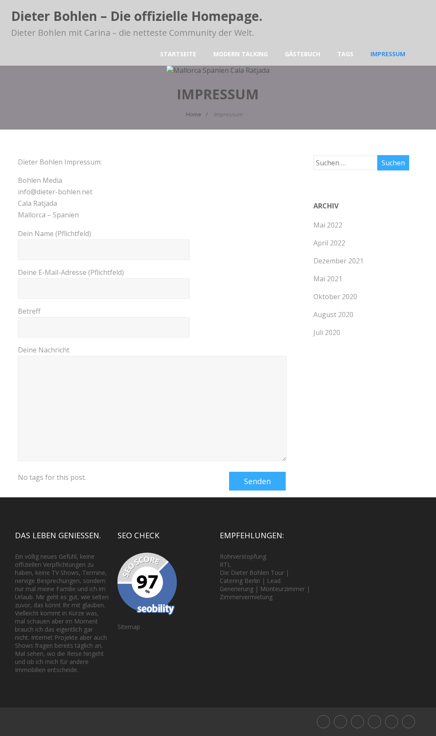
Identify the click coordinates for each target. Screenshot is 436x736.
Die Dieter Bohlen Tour (253, 573)
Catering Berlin (240, 581)
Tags (345, 54)
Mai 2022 (327, 225)
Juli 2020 (326, 332)
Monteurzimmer (282, 589)
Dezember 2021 (338, 261)
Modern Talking (240, 54)
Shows (69, 573)
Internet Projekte (54, 637)
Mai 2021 (327, 278)
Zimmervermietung (246, 597)
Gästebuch (302, 54)
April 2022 (329, 243)
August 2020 (333, 314)
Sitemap (129, 627)
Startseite (178, 54)
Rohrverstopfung (243, 556)
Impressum (387, 54)
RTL (225, 564)
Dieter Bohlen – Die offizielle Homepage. (136, 16)
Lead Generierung (250, 585)
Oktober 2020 (335, 296)
